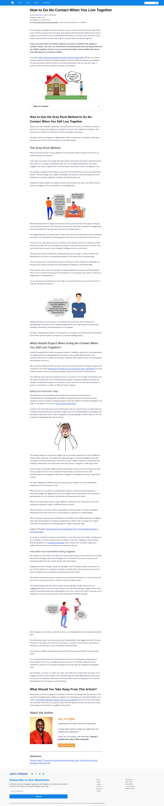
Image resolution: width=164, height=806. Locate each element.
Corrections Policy (130, 786)
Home (20, 3)
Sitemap (99, 791)
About (28, 3)
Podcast (99, 782)
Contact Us (99, 788)
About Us (99, 786)
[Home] (30, 22)
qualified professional (56, 543)
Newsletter (46, 3)
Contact (36, 3)
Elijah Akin (39, 15)
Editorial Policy (129, 784)
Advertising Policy (129, 788)
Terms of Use (128, 781)
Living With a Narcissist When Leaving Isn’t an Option (56, 700)
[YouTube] (32, 774)
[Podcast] (36, 774)
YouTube (99, 784)
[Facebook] (40, 774)
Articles (98, 779)
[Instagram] (43, 774)
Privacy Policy (129, 779)
